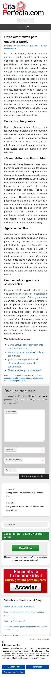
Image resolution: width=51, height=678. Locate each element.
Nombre (9, 449)
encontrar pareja (11, 378)
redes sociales (28, 71)
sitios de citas (24, 378)
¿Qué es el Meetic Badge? (14, 621)
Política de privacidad (39, 639)
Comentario (11, 411)
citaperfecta (34, 46)
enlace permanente (18, 380)
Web (8, 470)
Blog (29, 375)
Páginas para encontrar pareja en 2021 (19, 606)
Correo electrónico (13, 459)
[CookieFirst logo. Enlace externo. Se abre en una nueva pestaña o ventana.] (3, 642)
